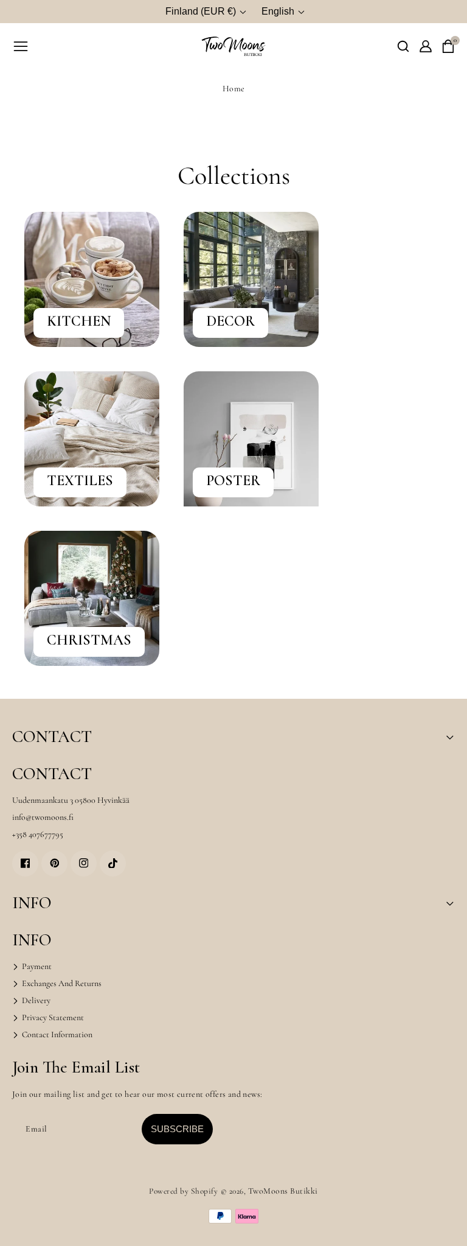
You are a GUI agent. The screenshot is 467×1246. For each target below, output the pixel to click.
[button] (403, 46)
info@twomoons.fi (43, 817)
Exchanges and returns (61, 983)
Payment (36, 966)
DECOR (230, 321)
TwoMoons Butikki (283, 1191)
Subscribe (177, 1129)
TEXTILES (80, 480)
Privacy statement (52, 1017)
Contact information (56, 1034)
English (277, 11)
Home (234, 88)
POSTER (233, 480)
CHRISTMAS (89, 640)
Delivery (35, 1000)
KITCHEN (79, 321)
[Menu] (20, 46)
